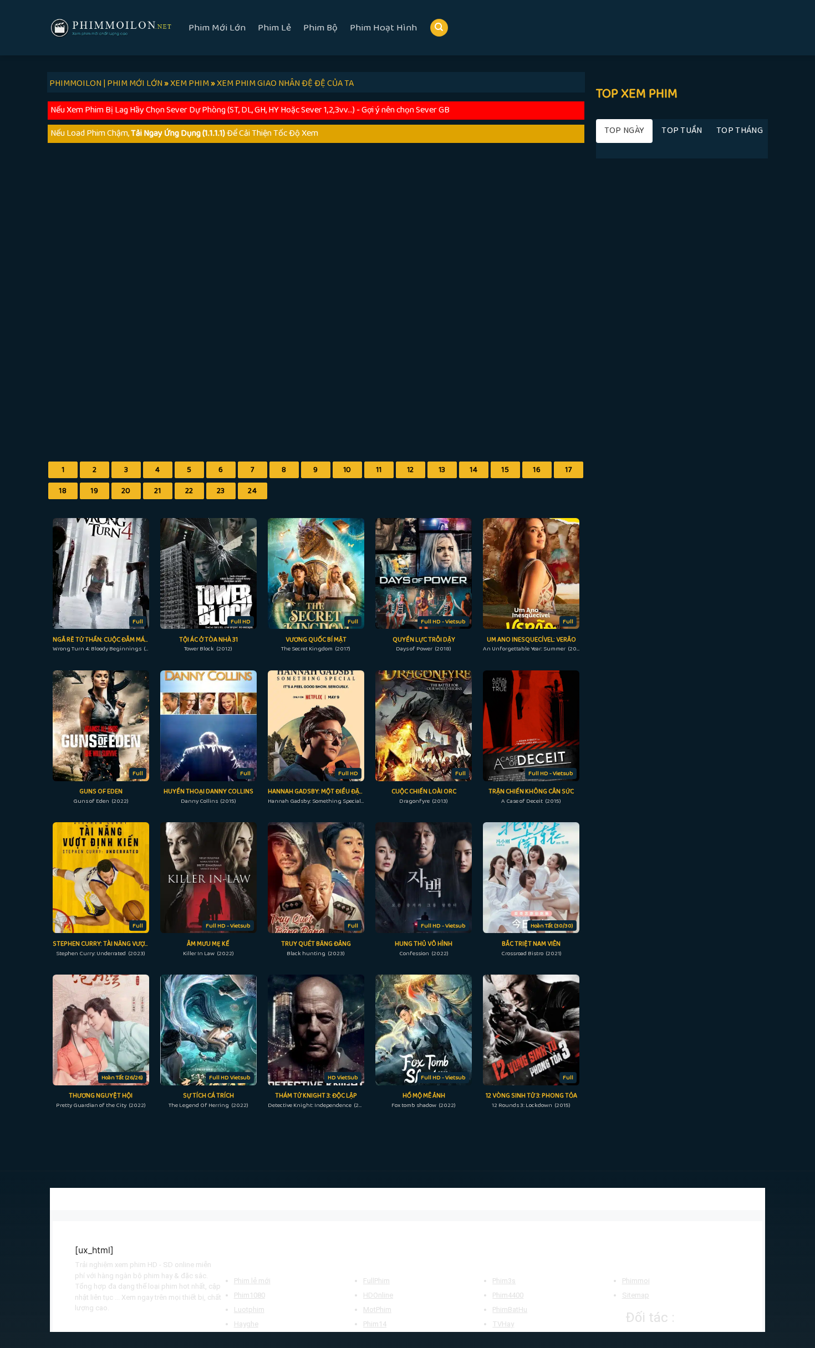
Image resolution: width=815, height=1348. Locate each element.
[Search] (439, 28)
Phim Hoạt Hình (383, 27)
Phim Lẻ (274, 27)
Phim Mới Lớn (217, 27)
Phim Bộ (320, 27)
